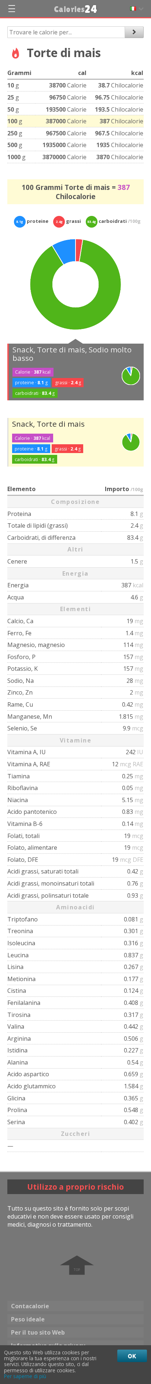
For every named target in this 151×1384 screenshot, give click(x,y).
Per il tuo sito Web (38, 1332)
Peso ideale (28, 1319)
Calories (75, 9)
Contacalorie (30, 1306)
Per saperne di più (25, 1376)
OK (132, 1355)
